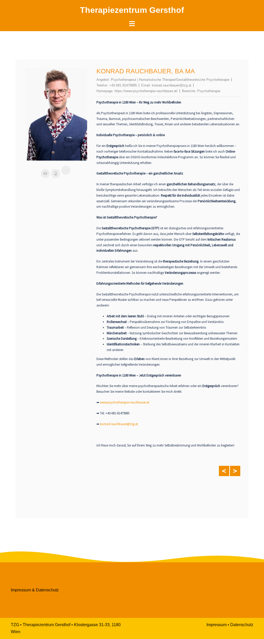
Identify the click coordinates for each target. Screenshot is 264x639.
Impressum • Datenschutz (230, 625)
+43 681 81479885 (123, 85)
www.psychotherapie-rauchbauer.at (124, 402)
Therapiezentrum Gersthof (132, 10)
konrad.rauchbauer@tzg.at (171, 85)
